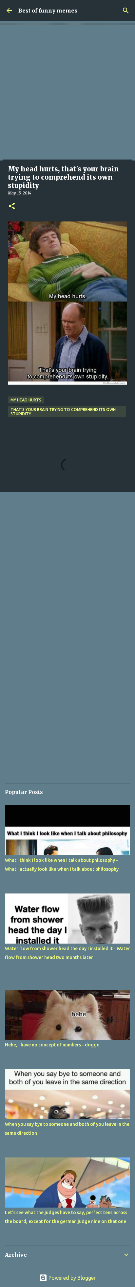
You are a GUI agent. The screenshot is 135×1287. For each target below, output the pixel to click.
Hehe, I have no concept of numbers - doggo (52, 1044)
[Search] (126, 10)
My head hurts (25, 400)
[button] (12, 206)
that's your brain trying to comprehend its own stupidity (63, 411)
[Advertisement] (67, 93)
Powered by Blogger (71, 1278)
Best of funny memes (47, 10)
